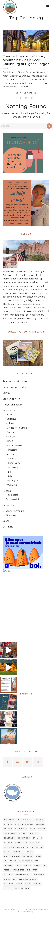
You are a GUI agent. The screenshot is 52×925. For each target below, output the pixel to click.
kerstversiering (12, 856)
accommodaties (12, 820)
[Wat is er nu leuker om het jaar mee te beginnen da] (8, 702)
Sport (6, 521)
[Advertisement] (26, 605)
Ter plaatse (12, 495)
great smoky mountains (16, 847)
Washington (12, 480)
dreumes (37, 838)
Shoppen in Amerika (13, 511)
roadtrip (32, 870)
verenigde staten (28, 879)
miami (38, 856)
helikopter (37, 847)
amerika (8, 824)
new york (27, 861)
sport (7, 879)
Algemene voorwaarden (37, 909)
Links (22, 909)
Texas (9, 472)
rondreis (8, 874)
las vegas (28, 856)
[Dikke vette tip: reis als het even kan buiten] (8, 736)
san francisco (23, 874)
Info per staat (10, 410)
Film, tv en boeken (12, 404)
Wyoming (11, 485)
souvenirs (39, 874)
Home (6, 909)
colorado (9, 838)
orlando (8, 865)
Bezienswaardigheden (15, 387)
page (18, 865)
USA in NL (8, 527)
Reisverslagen (10, 505)
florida (8, 842)
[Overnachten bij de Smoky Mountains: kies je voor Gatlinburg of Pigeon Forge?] (26, 41)
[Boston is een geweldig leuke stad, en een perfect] (8, 685)
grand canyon (31, 842)
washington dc (33, 884)
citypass (33, 833)
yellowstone (11, 888)
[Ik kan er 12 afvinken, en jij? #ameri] (8, 719)
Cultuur (7, 393)
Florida (10, 432)
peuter (27, 865)
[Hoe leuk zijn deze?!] (8, 650)
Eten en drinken (11, 399)
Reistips (7, 491)
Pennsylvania (13, 463)
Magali (6, 68)
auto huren (21, 829)
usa (14, 879)
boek (32, 829)
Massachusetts (14, 445)
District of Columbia (16, 428)
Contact (14, 909)
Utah (9, 476)
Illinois (9, 441)
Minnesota (11, 450)
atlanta (8, 829)
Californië (11, 419)
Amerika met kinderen (15, 381)
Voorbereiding (14, 499)
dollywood (24, 838)
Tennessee (12, 467)
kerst (30, 852)
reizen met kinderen (14, 870)
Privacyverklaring (25, 912)
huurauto (19, 852)
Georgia (10, 436)
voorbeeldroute (13, 884)
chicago (21, 833)
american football (33, 820)
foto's (18, 842)
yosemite (24, 888)
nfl (37, 861)
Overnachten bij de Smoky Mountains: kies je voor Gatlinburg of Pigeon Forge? (26, 60)
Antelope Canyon (24, 824)
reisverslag (40, 865)
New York (11, 458)
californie (9, 833)
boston (41, 829)
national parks (12, 861)
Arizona (10, 414)
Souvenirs (11, 515)
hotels (7, 852)
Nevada (10, 454)
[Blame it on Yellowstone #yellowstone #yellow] (8, 667)
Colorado (11, 423)
